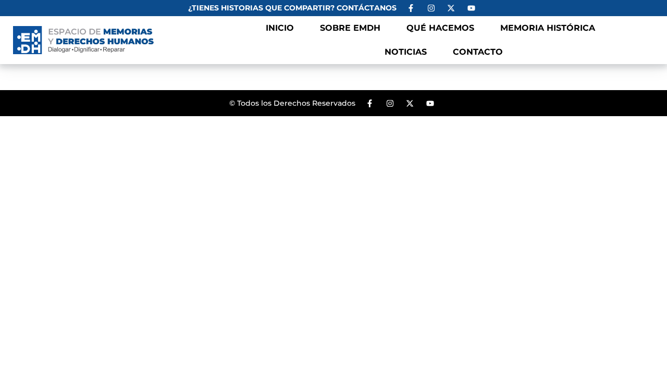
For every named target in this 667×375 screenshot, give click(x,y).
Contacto (478, 52)
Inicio (280, 28)
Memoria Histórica (547, 28)
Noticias (406, 52)
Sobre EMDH (350, 28)
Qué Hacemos (440, 28)
